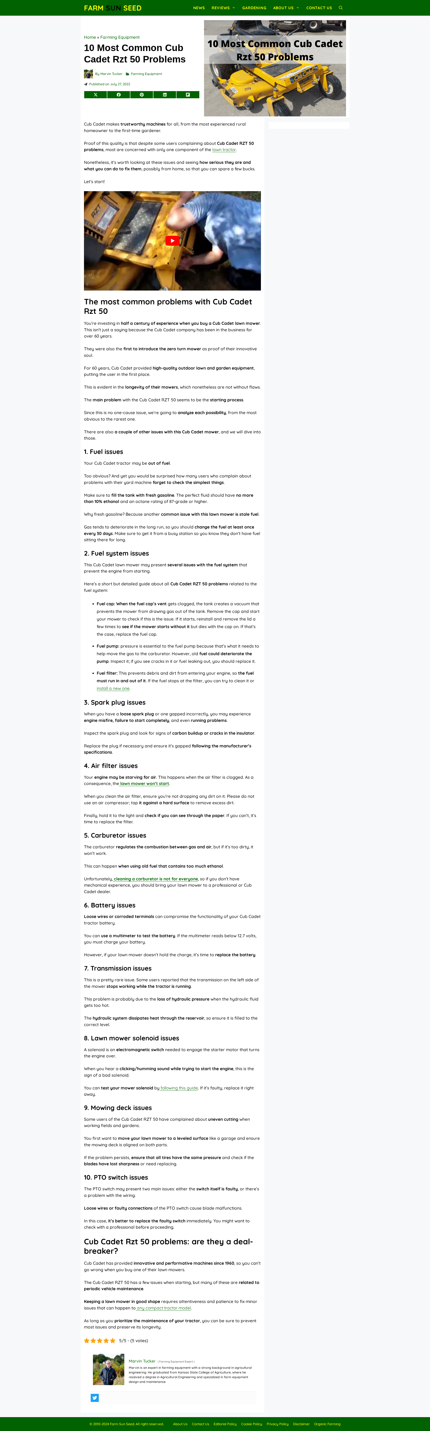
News (199, 7)
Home (90, 37)
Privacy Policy (278, 1424)
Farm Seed (113, 7)
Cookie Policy (251, 1424)
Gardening (254, 7)
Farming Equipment (120, 37)
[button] (340, 8)
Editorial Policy (225, 1424)
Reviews (221, 7)
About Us (283, 7)
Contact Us (319, 7)
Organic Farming (327, 1424)
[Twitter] (95, 1398)
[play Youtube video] (172, 241)
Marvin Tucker (111, 74)
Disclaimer (301, 1424)
